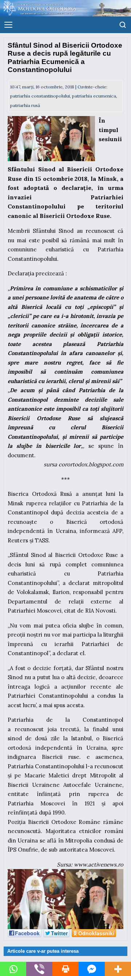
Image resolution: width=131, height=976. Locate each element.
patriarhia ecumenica (94, 96)
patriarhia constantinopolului (40, 96)
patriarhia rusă (25, 105)
